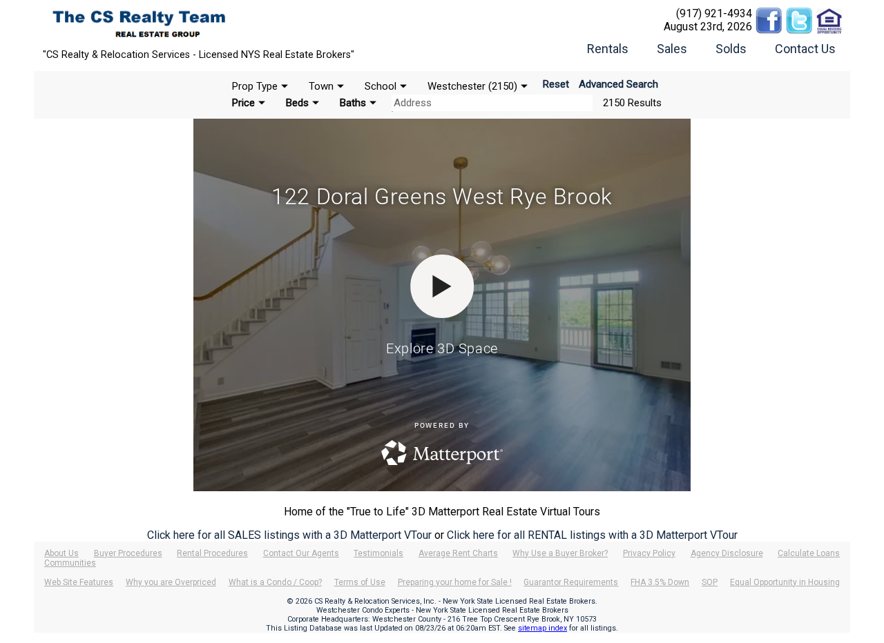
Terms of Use (359, 582)
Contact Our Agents (301, 553)
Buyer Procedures (128, 553)
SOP (710, 582)
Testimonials (378, 553)
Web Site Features (78, 582)
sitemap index (542, 628)
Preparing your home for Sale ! (455, 582)
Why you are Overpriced (171, 582)
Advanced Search (618, 84)
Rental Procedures (212, 553)
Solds (731, 48)
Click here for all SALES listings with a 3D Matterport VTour (289, 535)
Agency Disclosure (727, 553)
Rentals (607, 48)
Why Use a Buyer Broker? (560, 553)
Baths (353, 103)
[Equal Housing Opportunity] (829, 13)
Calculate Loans (809, 553)
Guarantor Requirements (570, 582)
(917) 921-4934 (714, 13)
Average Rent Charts (458, 553)
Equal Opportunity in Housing (785, 582)
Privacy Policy (649, 553)
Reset (556, 84)
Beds (297, 103)
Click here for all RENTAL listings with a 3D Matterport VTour (592, 535)
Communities (70, 563)
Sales (672, 48)
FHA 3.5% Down (660, 582)
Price (243, 103)
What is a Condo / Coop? (275, 582)
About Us (61, 553)
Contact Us (805, 48)
